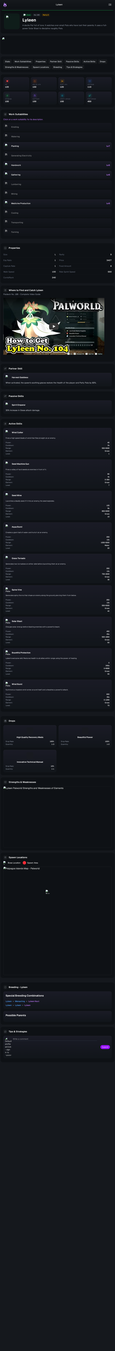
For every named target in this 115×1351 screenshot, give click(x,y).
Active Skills (89, 61)
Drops (102, 61)
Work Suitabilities (23, 61)
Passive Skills (72, 61)
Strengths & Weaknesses (16, 67)
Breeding (57, 67)
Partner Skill (56, 61)
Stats (7, 61)
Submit (105, 1047)
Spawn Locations (41, 67)
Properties (41, 61)
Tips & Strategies (74, 67)
